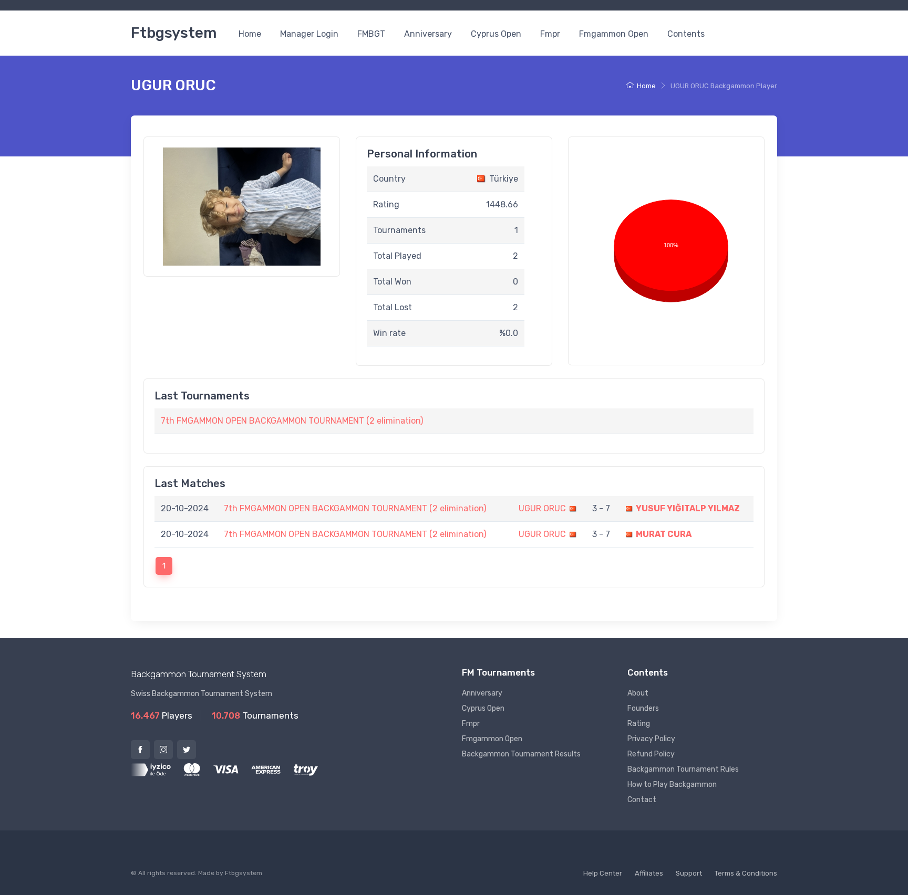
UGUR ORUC (542, 508)
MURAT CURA (664, 534)
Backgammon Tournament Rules (683, 769)
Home (250, 34)
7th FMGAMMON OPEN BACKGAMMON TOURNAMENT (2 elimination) (292, 421)
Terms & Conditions (746, 873)
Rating (638, 723)
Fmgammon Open (613, 34)
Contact (641, 799)
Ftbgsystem (173, 32)
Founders (643, 708)
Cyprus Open (496, 34)
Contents (686, 34)
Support (689, 873)
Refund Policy (651, 754)
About (637, 693)
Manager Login (309, 34)
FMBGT (371, 34)
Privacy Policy (651, 738)
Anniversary (428, 34)
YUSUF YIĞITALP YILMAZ (688, 508)
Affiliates (649, 873)
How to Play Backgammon (672, 784)
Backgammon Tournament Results (521, 754)
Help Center (602, 873)
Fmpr (550, 34)
